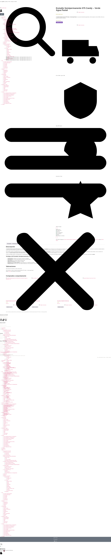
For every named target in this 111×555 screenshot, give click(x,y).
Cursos (3, 91)
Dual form (5, 473)
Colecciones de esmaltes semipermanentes (12, 32)
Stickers (8, 57)
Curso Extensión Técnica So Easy (8, 98)
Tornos (4, 73)
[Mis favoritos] (0, 12)
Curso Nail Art (5, 100)
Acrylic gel (7, 21)
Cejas (4, 87)
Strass (8, 53)
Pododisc (5, 82)
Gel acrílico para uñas (7, 20)
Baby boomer (7, 39)
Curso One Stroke (6, 102)
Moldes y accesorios (6, 77)
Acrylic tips (7, 22)
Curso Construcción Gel (7, 96)
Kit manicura (5, 377)
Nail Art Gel (7, 45)
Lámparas (5, 72)
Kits (2, 60)
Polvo (8, 50)
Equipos (3, 500)
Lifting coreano (5, 86)
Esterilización (5, 71)
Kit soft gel (5, 64)
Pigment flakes (9, 49)
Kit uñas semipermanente (7, 61)
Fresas (4, 83)
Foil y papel (9, 55)
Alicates (4, 78)
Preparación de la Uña (7, 19)
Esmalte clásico (6, 33)
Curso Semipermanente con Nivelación (9, 436)
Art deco (6, 48)
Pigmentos (8, 52)
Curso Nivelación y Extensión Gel (8, 437)
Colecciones (5, 499)
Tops (6, 26)
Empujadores (5, 79)
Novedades (3, 448)
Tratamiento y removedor (9, 36)
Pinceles (4, 75)
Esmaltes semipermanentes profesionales (10, 29)
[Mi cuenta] (1, 10)
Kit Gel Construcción (6, 62)
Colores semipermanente (9, 30)
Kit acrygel (5, 63)
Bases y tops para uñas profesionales (9, 24)
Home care (5, 90)
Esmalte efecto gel (8, 34)
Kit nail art (5, 65)
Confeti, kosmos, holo (10, 56)
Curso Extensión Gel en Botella (8, 438)
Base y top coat (7, 35)
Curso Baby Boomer (6, 99)
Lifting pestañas (6, 85)
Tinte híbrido (5, 89)
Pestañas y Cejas (4, 84)
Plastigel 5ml (9, 46)
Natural (6, 38)
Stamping (6, 59)
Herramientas (4, 74)
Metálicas (8, 54)
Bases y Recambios (6, 81)
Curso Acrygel (5, 97)
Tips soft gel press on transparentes (11, 40)
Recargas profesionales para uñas (10, 28)
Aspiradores (5, 70)
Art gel (8, 47)
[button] (55, 216)
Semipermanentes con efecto (10, 31)
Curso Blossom (5, 101)
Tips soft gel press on (7, 37)
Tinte (4, 88)
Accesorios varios (10, 58)
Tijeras (4, 80)
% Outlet (3, 104)
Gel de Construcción (6, 23)
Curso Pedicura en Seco (7, 103)
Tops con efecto (8, 27)
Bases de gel (7, 25)
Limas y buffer (5, 76)
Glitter (8, 51)
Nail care (4, 474)
